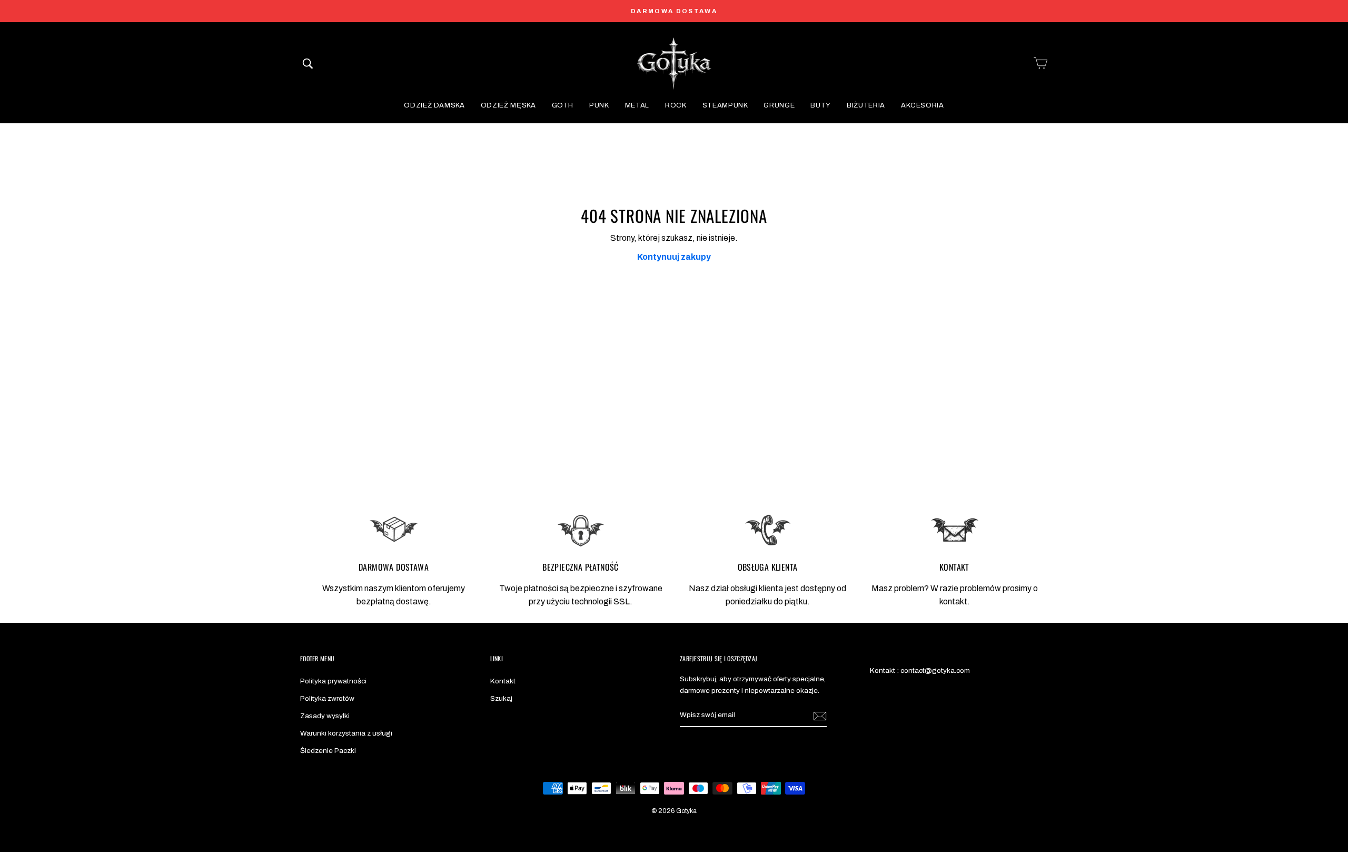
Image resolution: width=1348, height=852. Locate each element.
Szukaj (501, 698)
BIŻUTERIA (866, 105)
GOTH (563, 105)
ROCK (676, 105)
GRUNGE (779, 105)
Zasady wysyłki (325, 716)
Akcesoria (922, 105)
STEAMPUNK (725, 105)
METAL (637, 105)
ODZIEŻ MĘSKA (508, 105)
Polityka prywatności (333, 681)
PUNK (599, 105)
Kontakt (503, 681)
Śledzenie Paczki (328, 751)
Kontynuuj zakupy (674, 256)
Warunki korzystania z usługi (346, 733)
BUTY (820, 105)
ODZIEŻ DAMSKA (434, 105)
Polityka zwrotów (327, 698)
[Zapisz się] (820, 715)
